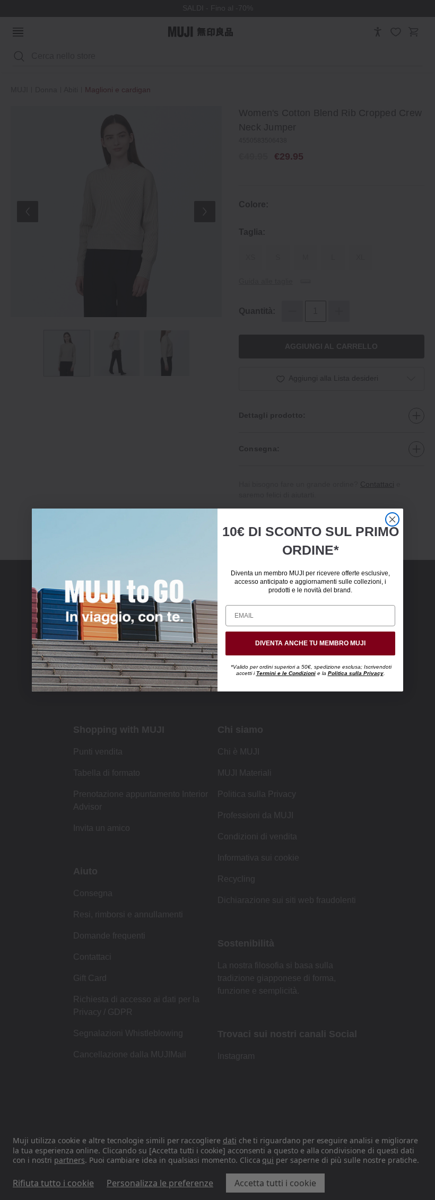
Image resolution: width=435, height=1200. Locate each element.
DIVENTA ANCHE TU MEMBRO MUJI (310, 643)
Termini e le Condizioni (286, 673)
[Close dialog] (392, 519)
